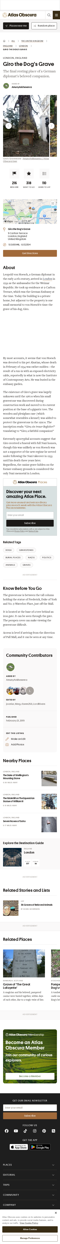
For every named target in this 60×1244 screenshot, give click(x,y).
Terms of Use (33, 531)
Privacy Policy (19, 531)
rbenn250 (27, 704)
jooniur (10, 704)
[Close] (55, 1212)
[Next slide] (51, 126)
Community (11, 1195)
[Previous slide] (9, 126)
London (47, 279)
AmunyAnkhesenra (22, 87)
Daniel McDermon (31, 909)
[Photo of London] (12, 857)
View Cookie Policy (29, 1223)
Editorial (9, 1175)
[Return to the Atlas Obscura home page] (20, 15)
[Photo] (49, 778)
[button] (14, 174)
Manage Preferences (30, 1238)
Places (7, 1165)
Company (9, 1205)
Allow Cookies (30, 1229)
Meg (17, 704)
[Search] (49, 15)
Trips (6, 1185)
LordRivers (39, 704)
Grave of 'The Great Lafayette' (16, 986)
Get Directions (30, 253)
